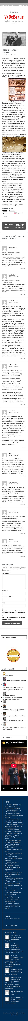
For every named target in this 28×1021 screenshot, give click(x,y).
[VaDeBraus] (14, 12)
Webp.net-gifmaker (8, 676)
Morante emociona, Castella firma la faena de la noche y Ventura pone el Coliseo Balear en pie (13, 884)
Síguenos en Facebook (9, 637)
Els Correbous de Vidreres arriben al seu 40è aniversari (13, 841)
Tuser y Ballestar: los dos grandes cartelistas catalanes (13, 1001)
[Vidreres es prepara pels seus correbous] (4, 713)
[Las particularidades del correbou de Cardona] (4, 718)
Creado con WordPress (9, 1013)
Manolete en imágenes (9, 696)
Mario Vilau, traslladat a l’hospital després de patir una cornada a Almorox (13, 846)
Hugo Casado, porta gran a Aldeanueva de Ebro (14, 681)
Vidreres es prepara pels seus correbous (14, 716)
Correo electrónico (8, 597)
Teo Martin (12, 247)
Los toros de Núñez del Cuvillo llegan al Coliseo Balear (14, 879)
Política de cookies (11, 925)
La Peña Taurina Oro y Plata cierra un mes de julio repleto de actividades (13, 858)
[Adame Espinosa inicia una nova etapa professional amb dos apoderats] (4, 706)
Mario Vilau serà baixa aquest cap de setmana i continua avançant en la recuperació (14, 6)
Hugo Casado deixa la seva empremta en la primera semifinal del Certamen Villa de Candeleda (14, 820)
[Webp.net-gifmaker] (4, 673)
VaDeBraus (14, 16)
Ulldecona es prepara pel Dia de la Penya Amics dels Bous (14, 728)
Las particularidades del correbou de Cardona (13, 721)
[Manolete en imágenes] (4, 693)
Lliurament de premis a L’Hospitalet (20, 226)
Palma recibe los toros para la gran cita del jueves (13, 889)
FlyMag (23, 1013)
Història (5, 216)
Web (3, 603)
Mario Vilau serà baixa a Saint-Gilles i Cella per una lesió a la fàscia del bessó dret (14, 826)
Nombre (5, 591)
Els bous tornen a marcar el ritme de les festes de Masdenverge (13, 894)
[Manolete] (4, 702)
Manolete (5, 704)
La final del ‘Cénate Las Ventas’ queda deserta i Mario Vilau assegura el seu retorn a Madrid (13, 905)
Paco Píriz (13, 55)
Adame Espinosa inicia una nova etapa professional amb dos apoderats (13, 710)
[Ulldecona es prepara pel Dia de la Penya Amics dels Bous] (4, 725)
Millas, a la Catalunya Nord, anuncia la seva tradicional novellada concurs (13, 899)
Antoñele (11, 482)
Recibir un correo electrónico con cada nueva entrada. (13, 618)
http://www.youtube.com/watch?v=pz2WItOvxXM (11, 253)
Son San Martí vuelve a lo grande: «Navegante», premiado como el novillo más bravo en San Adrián (14, 873)
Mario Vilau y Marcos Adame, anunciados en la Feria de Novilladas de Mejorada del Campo (13, 836)
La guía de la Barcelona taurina (17, 993)
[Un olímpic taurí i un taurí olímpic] (12, 697)
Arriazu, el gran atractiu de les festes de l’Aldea (13, 854)
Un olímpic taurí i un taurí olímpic (12, 699)
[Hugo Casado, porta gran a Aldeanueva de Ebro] (4, 678)
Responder (22, 268)
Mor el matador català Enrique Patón (13, 939)
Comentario (6, 573)
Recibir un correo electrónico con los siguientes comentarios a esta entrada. (13, 611)
